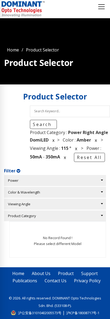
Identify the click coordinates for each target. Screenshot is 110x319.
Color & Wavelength (23, 192)
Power (12, 180)
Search (43, 124)
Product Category (21, 215)
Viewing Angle (18, 204)
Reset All (89, 157)
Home (13, 50)
